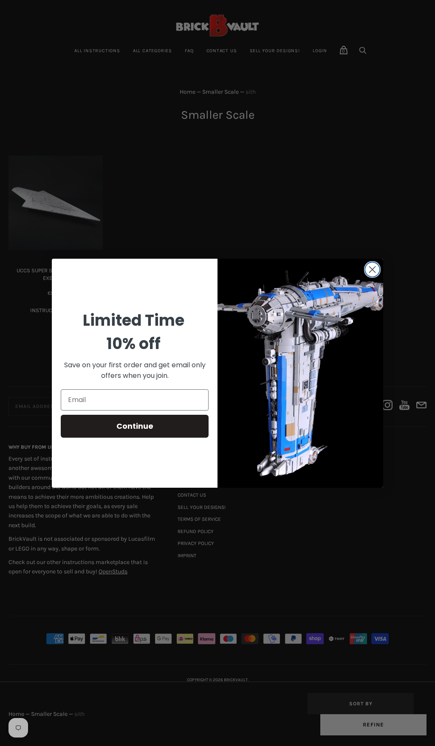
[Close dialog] (372, 269)
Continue (134, 426)
